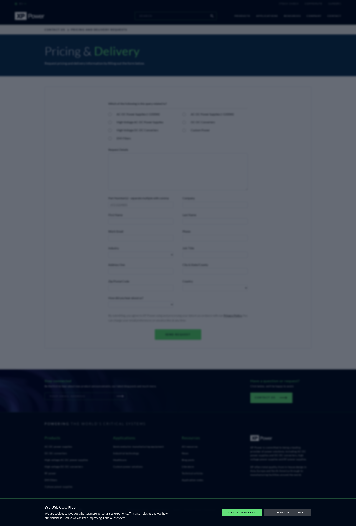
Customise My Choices (288, 512)
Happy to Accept (242, 512)
